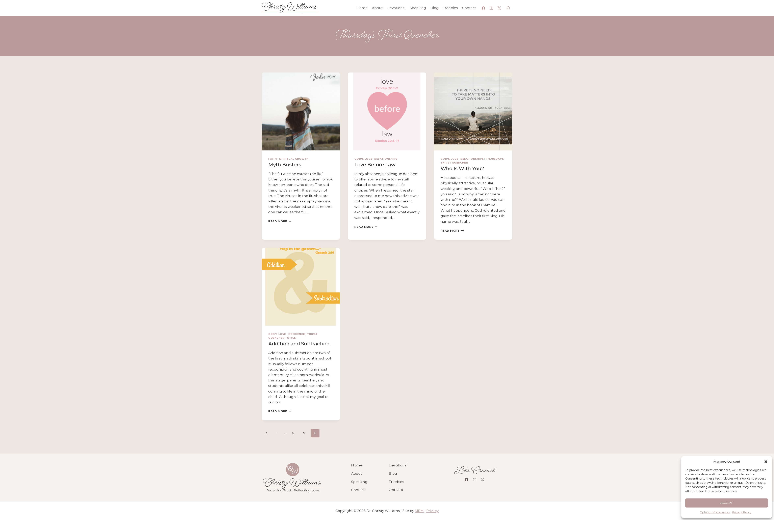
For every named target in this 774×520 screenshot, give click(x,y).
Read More (279, 221)
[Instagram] (491, 8)
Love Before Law (374, 165)
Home (362, 8)
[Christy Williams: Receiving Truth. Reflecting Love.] (292, 477)
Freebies (450, 8)
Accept (726, 503)
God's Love (363, 158)
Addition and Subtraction (299, 344)
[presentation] (301, 111)
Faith (272, 158)
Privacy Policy (741, 512)
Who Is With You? (462, 168)
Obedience (296, 334)
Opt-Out (396, 490)
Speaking (418, 8)
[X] (499, 8)
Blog (434, 8)
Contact (469, 8)
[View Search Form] (508, 8)
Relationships (385, 158)
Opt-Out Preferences (715, 512)
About (377, 8)
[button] (766, 462)
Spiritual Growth (294, 158)
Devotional (396, 8)
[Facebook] (483, 8)
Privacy (432, 511)
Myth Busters (284, 165)
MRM (419, 511)
